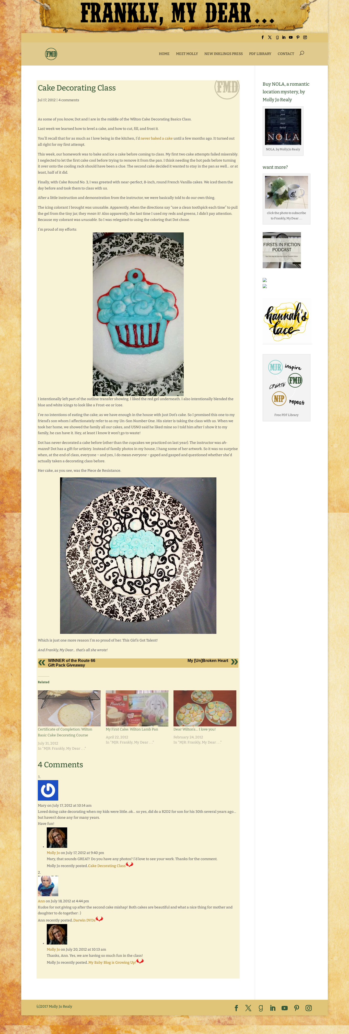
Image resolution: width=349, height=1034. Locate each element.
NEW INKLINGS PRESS (223, 54)
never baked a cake (157, 138)
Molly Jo (53, 853)
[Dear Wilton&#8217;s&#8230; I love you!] (204, 708)
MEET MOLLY (187, 54)
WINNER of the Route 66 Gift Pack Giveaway (71, 662)
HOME (164, 54)
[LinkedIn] (283, 39)
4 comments (69, 100)
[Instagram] (305, 39)
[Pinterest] (298, 39)
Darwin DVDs (84, 920)
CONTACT (286, 54)
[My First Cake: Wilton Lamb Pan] (137, 708)
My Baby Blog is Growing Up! (112, 962)
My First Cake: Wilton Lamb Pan (132, 729)
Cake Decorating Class (107, 866)
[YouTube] (291, 39)
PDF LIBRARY (260, 54)
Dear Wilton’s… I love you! (194, 729)
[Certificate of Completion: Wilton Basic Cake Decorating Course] (69, 708)
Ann (41, 901)
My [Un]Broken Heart (208, 660)
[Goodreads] (277, 39)
